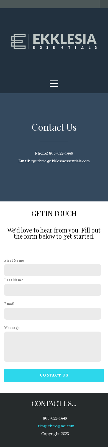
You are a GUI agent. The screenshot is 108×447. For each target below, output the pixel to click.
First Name (14, 260)
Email (9, 304)
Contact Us (54, 375)
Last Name (13, 280)
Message (12, 327)
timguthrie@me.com (55, 425)
